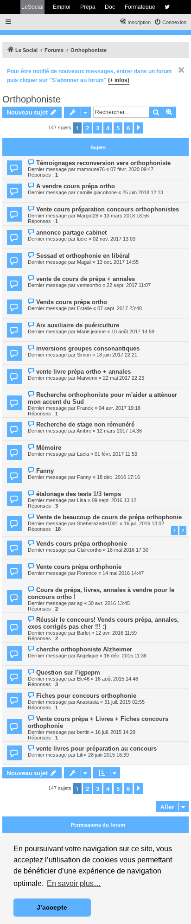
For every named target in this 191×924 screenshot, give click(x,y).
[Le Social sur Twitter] (167, 7)
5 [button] (118, 128)
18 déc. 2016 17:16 (118, 477)
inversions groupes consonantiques (88, 348)
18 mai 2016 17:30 (127, 550)
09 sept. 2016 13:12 (114, 500)
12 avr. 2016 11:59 (116, 633)
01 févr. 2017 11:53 (116, 454)
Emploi (61, 7)
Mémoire (48, 447)
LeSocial (32, 7)
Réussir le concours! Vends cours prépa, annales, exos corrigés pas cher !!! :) (103, 623)
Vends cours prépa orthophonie (81, 543)
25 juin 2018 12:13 (142, 192)
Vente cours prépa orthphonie (78, 566)
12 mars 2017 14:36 (119, 430)
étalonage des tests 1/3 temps (78, 494)
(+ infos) (118, 80)
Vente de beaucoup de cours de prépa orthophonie (109, 517)
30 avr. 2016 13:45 (109, 603)
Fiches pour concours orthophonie (86, 695)
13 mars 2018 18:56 (126, 215)
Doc (110, 7)
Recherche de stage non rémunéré (85, 424)
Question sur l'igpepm (68, 672)
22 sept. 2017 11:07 (129, 285)
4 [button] (107, 128)
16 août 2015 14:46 (116, 679)
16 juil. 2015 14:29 (115, 732)
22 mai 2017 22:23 (123, 378)
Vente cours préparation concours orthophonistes (107, 209)
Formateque (140, 7)
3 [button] (97, 128)
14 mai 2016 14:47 (123, 573)
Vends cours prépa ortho (71, 302)
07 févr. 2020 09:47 (131, 169)
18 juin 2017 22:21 (116, 354)
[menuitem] (170, 22)
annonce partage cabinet (71, 232)
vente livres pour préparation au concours (96, 748)
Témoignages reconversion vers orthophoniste (103, 162)
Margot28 (87, 215)
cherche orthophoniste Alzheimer (84, 649)
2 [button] (87, 128)
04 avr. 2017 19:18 (119, 408)
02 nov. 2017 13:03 (114, 239)
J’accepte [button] (52, 907)
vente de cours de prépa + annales (85, 278)
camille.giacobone (97, 192)
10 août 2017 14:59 (132, 331)
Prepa (88, 7)
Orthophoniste (31, 99)
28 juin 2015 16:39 (108, 755)
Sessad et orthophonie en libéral (83, 255)
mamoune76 (91, 169)
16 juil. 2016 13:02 (144, 523)
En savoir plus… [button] (74, 883)
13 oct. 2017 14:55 (118, 262)
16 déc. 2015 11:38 (125, 655)
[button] (138, 128)
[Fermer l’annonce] (181, 70)
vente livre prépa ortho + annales (83, 371)
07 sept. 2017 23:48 (119, 308)
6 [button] (128, 128)
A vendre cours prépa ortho (75, 186)
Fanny (45, 470)
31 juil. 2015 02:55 (124, 702)
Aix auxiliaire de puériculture (77, 325)
